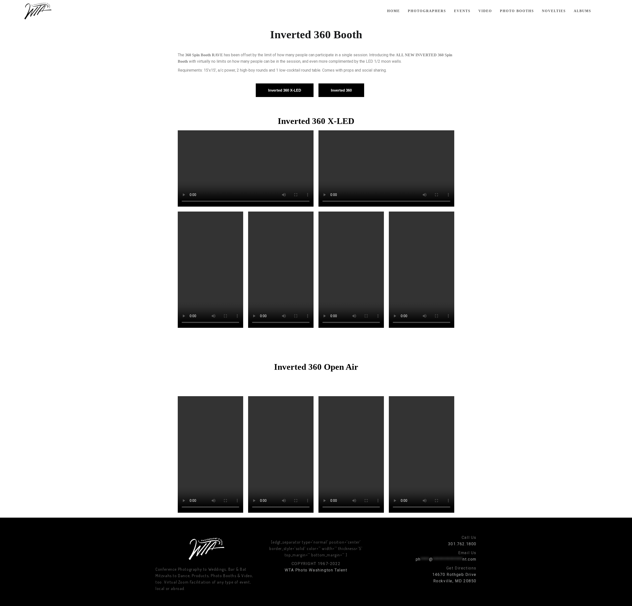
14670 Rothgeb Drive (454, 574)
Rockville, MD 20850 (454, 581)
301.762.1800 (462, 544)
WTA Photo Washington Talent (316, 570)
